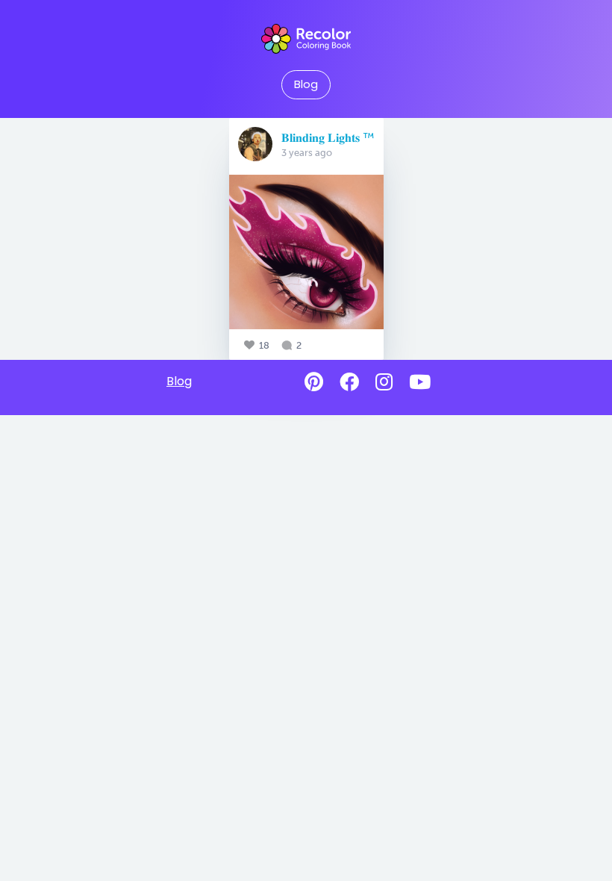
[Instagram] (384, 382)
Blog (306, 84)
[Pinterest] (314, 382)
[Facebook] (349, 382)
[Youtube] (420, 382)
